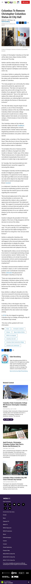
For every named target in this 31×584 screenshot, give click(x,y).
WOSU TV (5, 524)
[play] (2, 582)
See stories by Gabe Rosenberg (19, 371)
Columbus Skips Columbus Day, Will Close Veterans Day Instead (15, 478)
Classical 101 (6, 521)
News (7, 328)
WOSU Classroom (7, 527)
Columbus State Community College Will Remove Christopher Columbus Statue (15, 405)
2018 (4, 315)
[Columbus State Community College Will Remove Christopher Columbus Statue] (15, 392)
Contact (5, 544)
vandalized (21, 125)
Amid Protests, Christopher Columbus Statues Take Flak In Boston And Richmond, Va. (13, 444)
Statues (8, 332)
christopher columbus (18, 328)
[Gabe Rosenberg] (5, 358)
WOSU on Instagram (11, 335)
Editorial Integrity (7, 537)
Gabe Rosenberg (6, 21)
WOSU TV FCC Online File (9, 560)
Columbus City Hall (11, 338)
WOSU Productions (7, 531)
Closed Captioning (7, 547)
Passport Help (6, 550)
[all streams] (29, 582)
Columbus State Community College (15, 342)
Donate (26, 2)
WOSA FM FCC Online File (9, 557)
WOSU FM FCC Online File (9, 553)
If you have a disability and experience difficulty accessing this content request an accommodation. (15, 564)
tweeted (8, 183)
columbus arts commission (12, 345)
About (4, 534)
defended (9, 273)
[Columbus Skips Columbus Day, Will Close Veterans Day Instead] (15, 468)
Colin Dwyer (5, 448)
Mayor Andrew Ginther (19, 332)
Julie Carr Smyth (6, 481)
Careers (5, 540)
